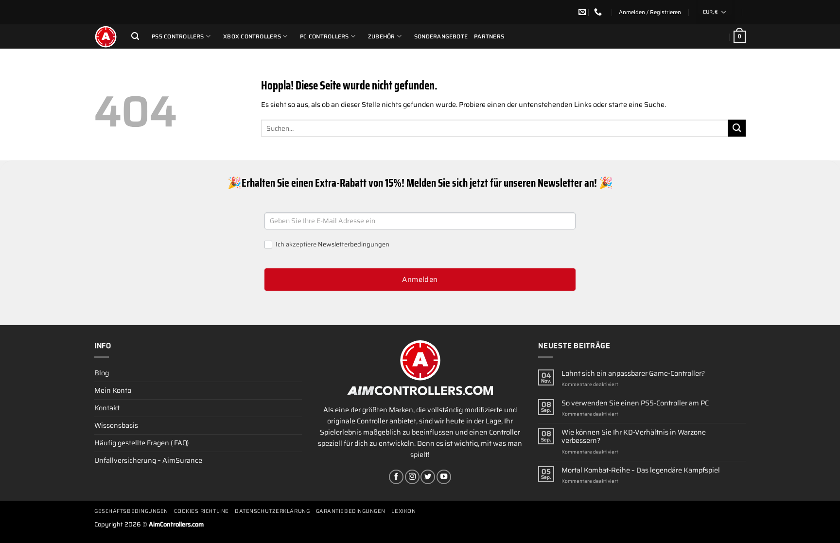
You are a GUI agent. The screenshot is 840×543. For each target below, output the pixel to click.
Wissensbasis (116, 425)
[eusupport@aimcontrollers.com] (583, 12)
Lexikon (403, 511)
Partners (489, 36)
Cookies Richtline (201, 511)
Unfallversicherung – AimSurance (148, 460)
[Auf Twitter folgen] (427, 477)
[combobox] (715, 12)
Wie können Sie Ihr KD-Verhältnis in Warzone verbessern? (633, 436)
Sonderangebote (441, 36)
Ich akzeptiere (331, 245)
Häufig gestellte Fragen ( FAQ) (141, 443)
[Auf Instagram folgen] (412, 477)
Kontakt (107, 408)
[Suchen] (135, 36)
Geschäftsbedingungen (131, 511)
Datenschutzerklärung (272, 511)
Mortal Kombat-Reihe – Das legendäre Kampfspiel (640, 470)
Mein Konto (112, 390)
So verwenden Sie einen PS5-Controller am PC (635, 403)
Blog (101, 373)
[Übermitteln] (737, 128)
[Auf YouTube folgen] (444, 477)
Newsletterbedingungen (353, 244)
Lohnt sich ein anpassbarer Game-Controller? (633, 373)
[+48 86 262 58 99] (599, 12)
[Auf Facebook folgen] (396, 477)
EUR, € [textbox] (710, 12)
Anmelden (420, 279)
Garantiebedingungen (350, 511)
